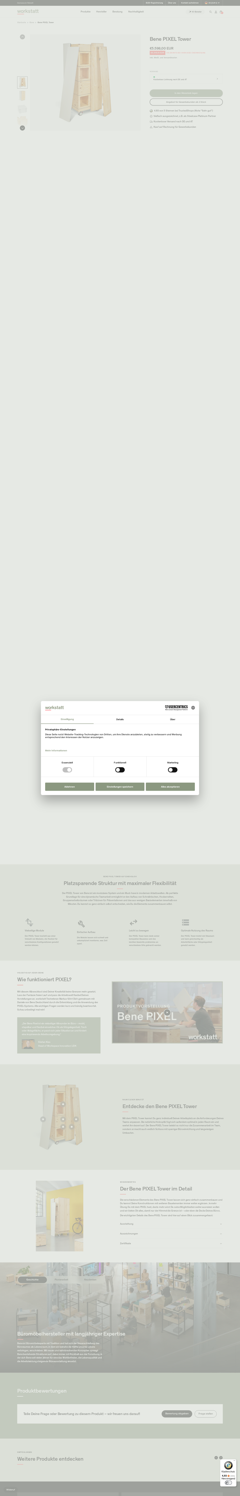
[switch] (228, 1483)
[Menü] (234, 1461)
